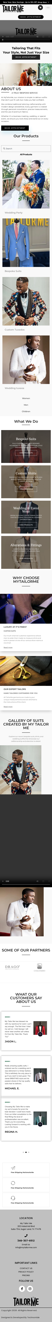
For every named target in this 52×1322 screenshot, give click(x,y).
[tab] (26, 154)
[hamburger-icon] (48, 7)
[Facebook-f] (22, 1289)
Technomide (33, 1317)
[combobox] (26, 148)
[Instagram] (30, 1289)
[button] (23, 1152)
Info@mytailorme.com (26, 1247)
